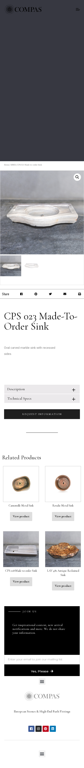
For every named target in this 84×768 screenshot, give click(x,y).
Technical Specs (19, 398)
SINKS (13, 165)
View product (21, 516)
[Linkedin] (53, 729)
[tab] (42, 389)
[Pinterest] (46, 729)
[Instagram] (38, 729)
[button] (21, 293)
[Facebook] (31, 729)
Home (6, 165)
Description (16, 389)
